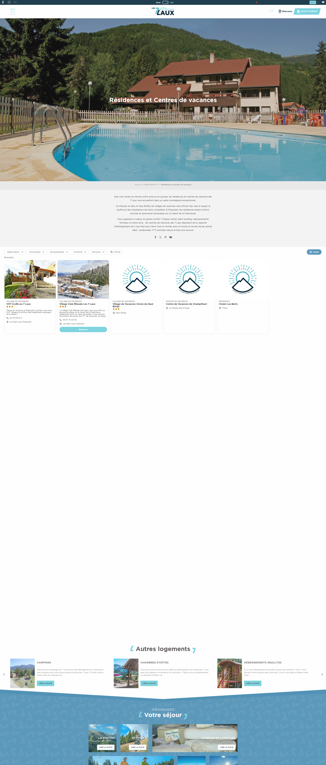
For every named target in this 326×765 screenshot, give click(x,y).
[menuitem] (163, 12)
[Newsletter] (15, 2)
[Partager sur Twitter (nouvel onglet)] (160, 238)
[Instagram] (9, 2)
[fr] (323, 2)
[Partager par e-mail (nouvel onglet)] (170, 238)
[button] (318, 2)
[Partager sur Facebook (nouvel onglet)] (155, 238)
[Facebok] (3, 2)
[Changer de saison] (166, 2)
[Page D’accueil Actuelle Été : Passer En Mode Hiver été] (165, 2)
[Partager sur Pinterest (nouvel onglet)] (165, 238)
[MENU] (12, 13)
